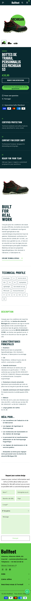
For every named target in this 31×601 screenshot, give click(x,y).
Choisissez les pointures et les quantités (15, 88)
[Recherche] (22, 2)
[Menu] (3, 2)
